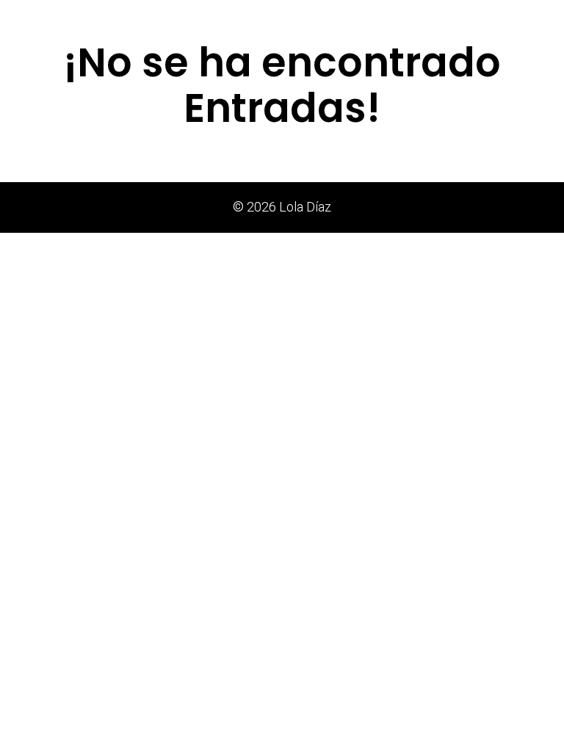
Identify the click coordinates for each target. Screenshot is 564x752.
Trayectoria (398, 19)
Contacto (527, 19)
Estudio (331, 19)
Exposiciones (261, 19)
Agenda (465, 19)
